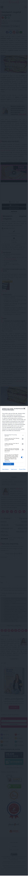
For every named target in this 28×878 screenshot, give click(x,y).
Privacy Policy (22, 469)
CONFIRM (8, 464)
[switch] (22, 439)
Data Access (14, 469)
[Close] (25, 408)
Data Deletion (5, 469)
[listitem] (14, 435)
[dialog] (14, 439)
